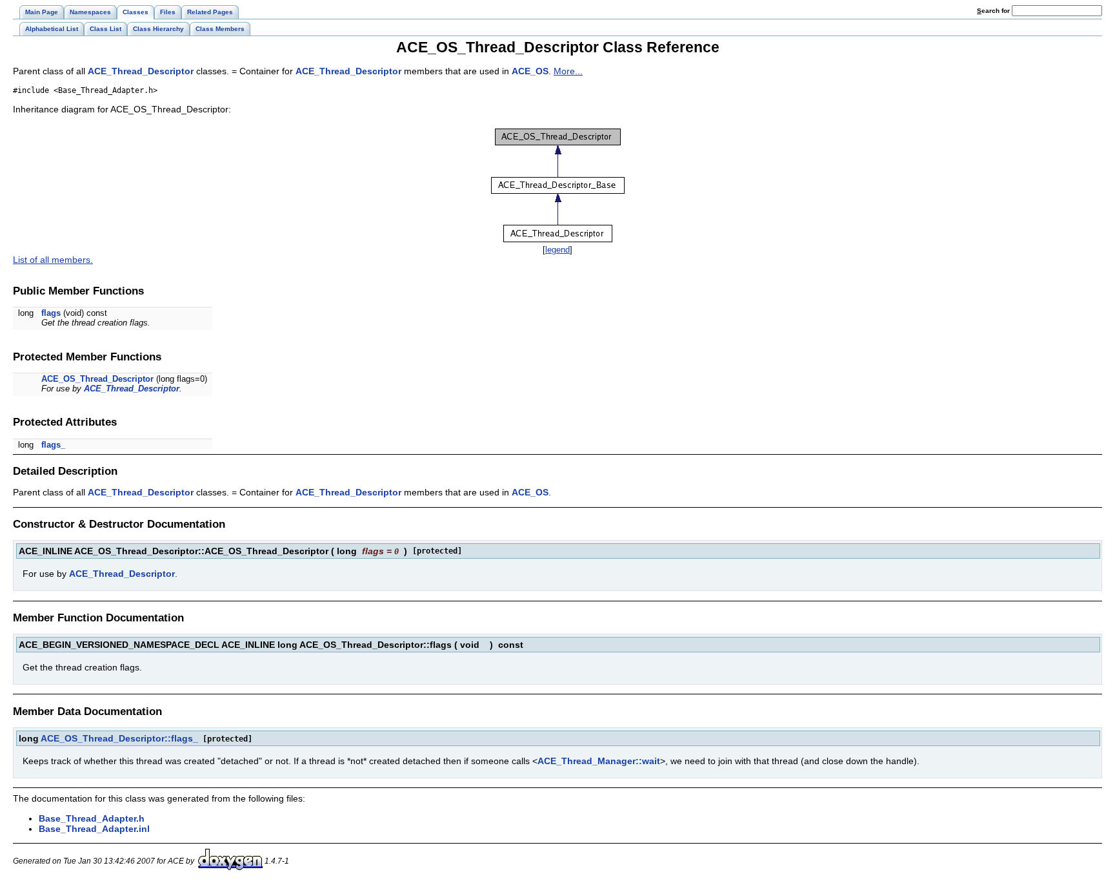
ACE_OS (530, 71)
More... (568, 71)
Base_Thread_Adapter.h (92, 818)
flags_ (53, 445)
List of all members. (53, 260)
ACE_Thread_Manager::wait (598, 761)
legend (557, 250)
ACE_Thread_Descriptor (141, 71)
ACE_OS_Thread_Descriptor (97, 379)
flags (51, 313)
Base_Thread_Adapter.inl (94, 829)
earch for (994, 10)
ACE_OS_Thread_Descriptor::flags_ (119, 738)
